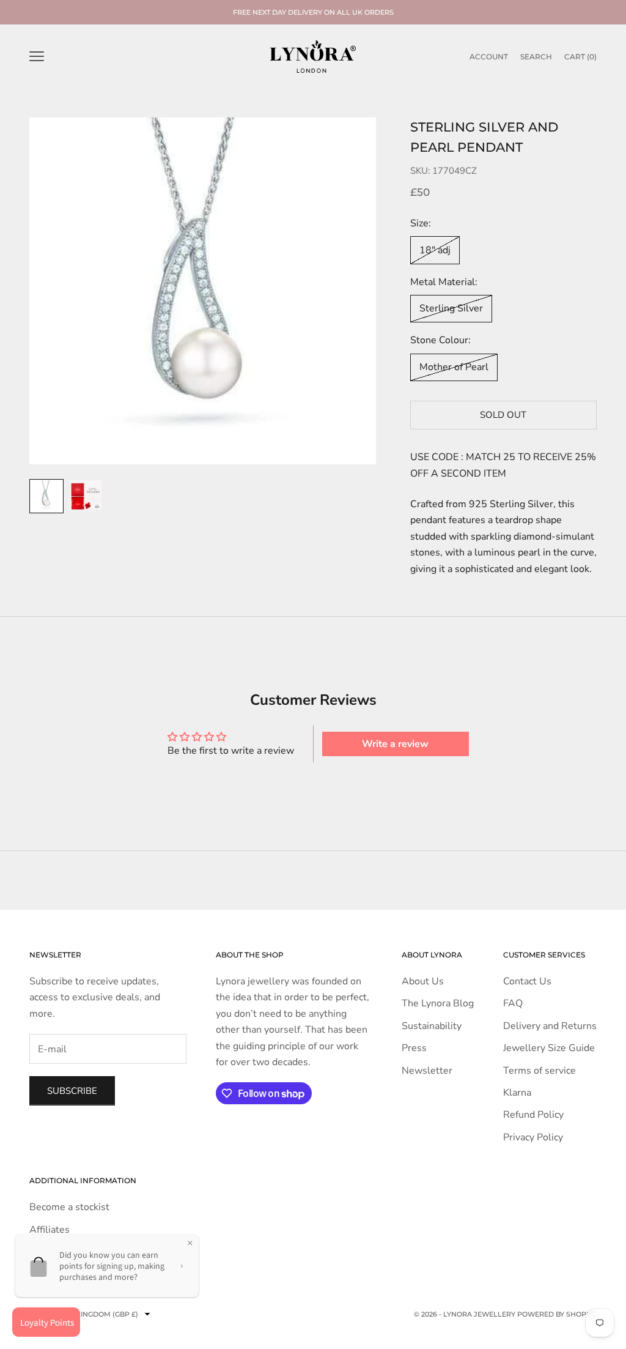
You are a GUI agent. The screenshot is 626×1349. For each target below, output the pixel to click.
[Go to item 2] (85, 495)
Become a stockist (69, 1207)
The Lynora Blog (438, 1003)
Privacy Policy (533, 1137)
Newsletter (427, 1070)
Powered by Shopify (557, 1314)
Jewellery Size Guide (549, 1048)
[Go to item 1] (46, 496)
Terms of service (539, 1070)
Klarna (517, 1092)
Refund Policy (533, 1114)
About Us (423, 981)
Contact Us (527, 981)
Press (414, 1048)
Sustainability (432, 1026)
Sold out (503, 415)
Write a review (395, 744)
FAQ (513, 1003)
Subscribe (72, 1091)
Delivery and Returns (550, 1026)
